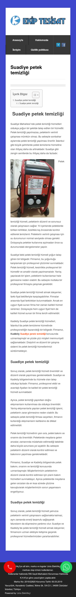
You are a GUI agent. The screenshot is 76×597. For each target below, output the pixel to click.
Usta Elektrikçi (23, 592)
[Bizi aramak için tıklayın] (10, 567)
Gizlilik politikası (40, 49)
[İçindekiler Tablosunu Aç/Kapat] (33, 95)
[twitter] (58, 45)
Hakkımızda (41, 40)
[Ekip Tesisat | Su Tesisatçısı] (38, 21)
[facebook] (63, 45)
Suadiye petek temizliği (25, 100)
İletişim (17, 49)
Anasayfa (17, 40)
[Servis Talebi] (66, 567)
